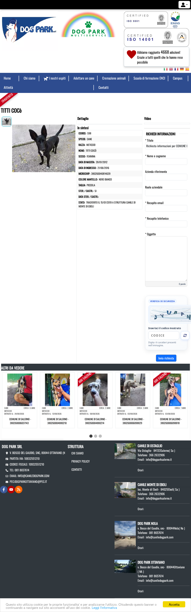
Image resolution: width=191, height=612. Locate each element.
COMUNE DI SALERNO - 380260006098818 (171, 421)
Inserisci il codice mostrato (164, 328)
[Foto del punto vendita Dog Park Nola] (125, 534)
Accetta (174, 604)
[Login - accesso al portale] (184, 4)
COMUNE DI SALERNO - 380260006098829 (133, 421)
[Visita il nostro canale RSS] (18, 489)
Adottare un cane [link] (83, 78)
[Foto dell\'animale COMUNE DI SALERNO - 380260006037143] (19, 389)
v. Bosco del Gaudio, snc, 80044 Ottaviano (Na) (38, 452)
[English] (171, 69)
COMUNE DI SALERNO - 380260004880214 (95, 421)
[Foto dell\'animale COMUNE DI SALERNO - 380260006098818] (170, 389)
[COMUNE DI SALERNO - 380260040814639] (43, 147)
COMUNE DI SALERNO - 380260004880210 (58, 421)
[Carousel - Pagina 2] (95, 436)
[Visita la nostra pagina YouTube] (11, 489)
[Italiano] (165, 69)
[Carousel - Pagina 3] (100, 436)
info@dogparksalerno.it (159, 459)
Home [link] (7, 78)
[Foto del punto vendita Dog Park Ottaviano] (125, 566)
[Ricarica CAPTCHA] (185, 335)
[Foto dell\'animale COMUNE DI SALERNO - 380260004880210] (57, 389)
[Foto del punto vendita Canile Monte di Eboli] (125, 489)
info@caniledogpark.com (33, 476)
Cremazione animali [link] (114, 78)
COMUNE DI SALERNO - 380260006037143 (20, 421)
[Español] (187, 69)
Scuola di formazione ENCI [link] (149, 78)
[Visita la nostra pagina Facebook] (3, 489)
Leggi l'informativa (104, 607)
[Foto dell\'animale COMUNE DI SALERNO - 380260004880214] (95, 389)
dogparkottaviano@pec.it (31, 481)
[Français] (176, 69)
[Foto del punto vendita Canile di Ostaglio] (125, 450)
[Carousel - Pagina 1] (91, 436)
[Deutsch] (182, 69)
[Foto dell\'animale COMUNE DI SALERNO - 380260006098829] (132, 389)
